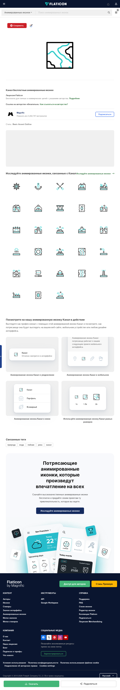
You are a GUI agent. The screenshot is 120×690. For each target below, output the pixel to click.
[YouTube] (65, 637)
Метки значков (10, 617)
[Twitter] (49, 637)
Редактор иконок (87, 610)
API (42, 599)
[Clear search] (102, 12)
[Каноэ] (81, 208)
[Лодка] (60, 251)
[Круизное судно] (60, 230)
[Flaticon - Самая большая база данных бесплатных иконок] (56, 4)
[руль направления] (16, 186)
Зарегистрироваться (53, 653)
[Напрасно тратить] (103, 251)
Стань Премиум (104, 583)
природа (11, 444)
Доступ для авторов (75, 583)
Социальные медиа (51, 630)
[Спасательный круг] (38, 251)
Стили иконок (85, 606)
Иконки (6, 602)
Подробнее (74, 98)
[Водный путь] (81, 186)
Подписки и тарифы (12, 651)
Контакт (6, 640)
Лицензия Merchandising (90, 621)
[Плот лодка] (38, 273)
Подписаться (85, 617)
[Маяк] (103, 273)
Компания (8, 630)
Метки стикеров (10, 621)
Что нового (8, 655)
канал (49, 444)
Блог (5, 647)
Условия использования (14, 662)
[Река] (103, 208)
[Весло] (60, 186)
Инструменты (48, 593)
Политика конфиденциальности (43, 662)
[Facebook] (43, 637)
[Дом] (60, 273)
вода (21, 444)
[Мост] (16, 230)
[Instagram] (60, 637)
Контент (7, 593)
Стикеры (7, 606)
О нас (5, 636)
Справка (83, 593)
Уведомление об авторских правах (20, 665)
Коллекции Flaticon (88, 614)
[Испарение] (16, 251)
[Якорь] (38, 186)
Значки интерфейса (12, 610)
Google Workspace (49, 602)
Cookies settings (47, 666)
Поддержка (84, 599)
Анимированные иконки (14, 614)
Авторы (6, 599)
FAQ (81, 602)
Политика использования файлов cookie (79, 662)
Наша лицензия (10, 644)
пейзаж (31, 444)
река (40, 444)
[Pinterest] (54, 637)
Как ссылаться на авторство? (54, 104)
